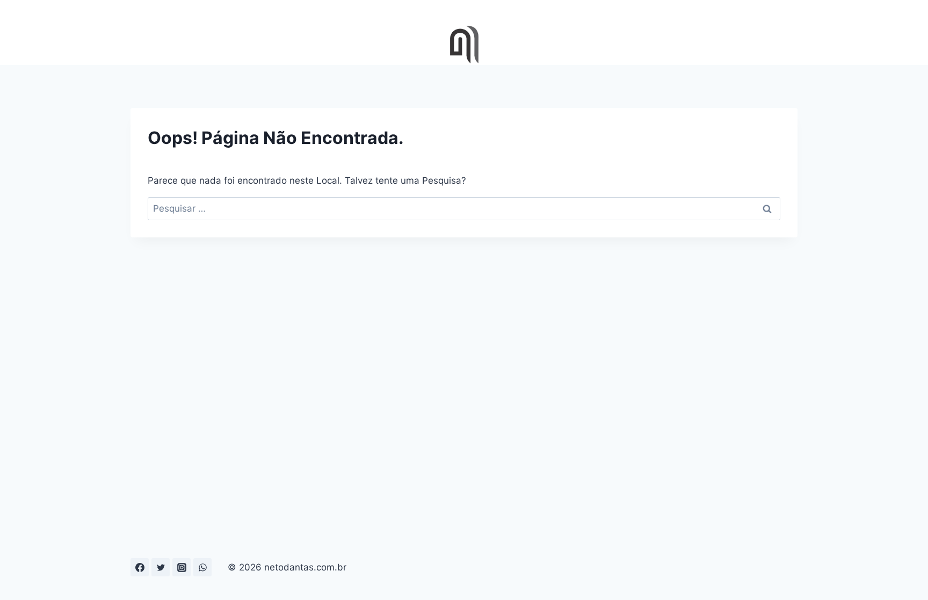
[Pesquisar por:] (464, 208)
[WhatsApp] (202, 567)
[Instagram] (181, 567)
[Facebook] (139, 567)
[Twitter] (160, 567)
